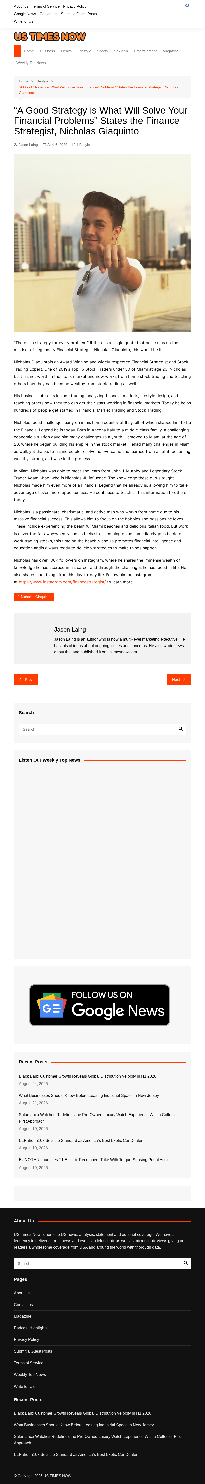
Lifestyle (84, 51)
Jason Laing (28, 145)
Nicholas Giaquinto (36, 597)
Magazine (171, 51)
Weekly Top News (31, 63)
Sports (102, 51)
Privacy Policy (75, 6)
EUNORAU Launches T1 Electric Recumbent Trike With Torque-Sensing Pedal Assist (94, 1160)
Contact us (49, 14)
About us (21, 6)
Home (29, 51)
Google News (25, 14)
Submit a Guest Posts (79, 14)
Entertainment (145, 51)
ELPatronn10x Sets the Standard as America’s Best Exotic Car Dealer (80, 1140)
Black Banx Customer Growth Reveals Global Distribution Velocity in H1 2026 (87, 1076)
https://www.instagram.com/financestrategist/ (62, 581)
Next (176, 679)
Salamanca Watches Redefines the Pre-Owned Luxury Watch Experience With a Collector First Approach (98, 1118)
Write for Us (24, 21)
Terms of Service (46, 6)
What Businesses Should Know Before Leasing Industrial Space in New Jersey (89, 1095)
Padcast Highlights (31, 1328)
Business (47, 51)
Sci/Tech (121, 51)
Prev (29, 679)
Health (66, 51)
